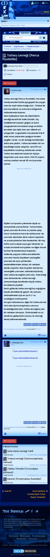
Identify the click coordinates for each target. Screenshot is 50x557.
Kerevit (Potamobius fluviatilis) (24, 479)
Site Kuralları (26, 536)
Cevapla (43, 335)
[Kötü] (27, 66)
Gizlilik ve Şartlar (39, 536)
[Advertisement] (25, 195)
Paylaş (35, 324)
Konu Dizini (14, 536)
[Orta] (30, 66)
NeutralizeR (43, 545)
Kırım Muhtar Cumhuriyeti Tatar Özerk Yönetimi (36, 494)
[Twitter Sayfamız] (37, 512)
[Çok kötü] (24, 66)
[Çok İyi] (36, 66)
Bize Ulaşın (33, 538)
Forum (8, 46)
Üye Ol (36, 3)
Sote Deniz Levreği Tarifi (20, 451)
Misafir (46, 12)
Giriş (46, 3)
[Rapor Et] (5, 335)
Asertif (8, 491)
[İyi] (33, 66)
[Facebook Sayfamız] (31, 512)
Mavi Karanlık (16, 519)
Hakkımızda (22, 538)
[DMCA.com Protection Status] (25, 553)
